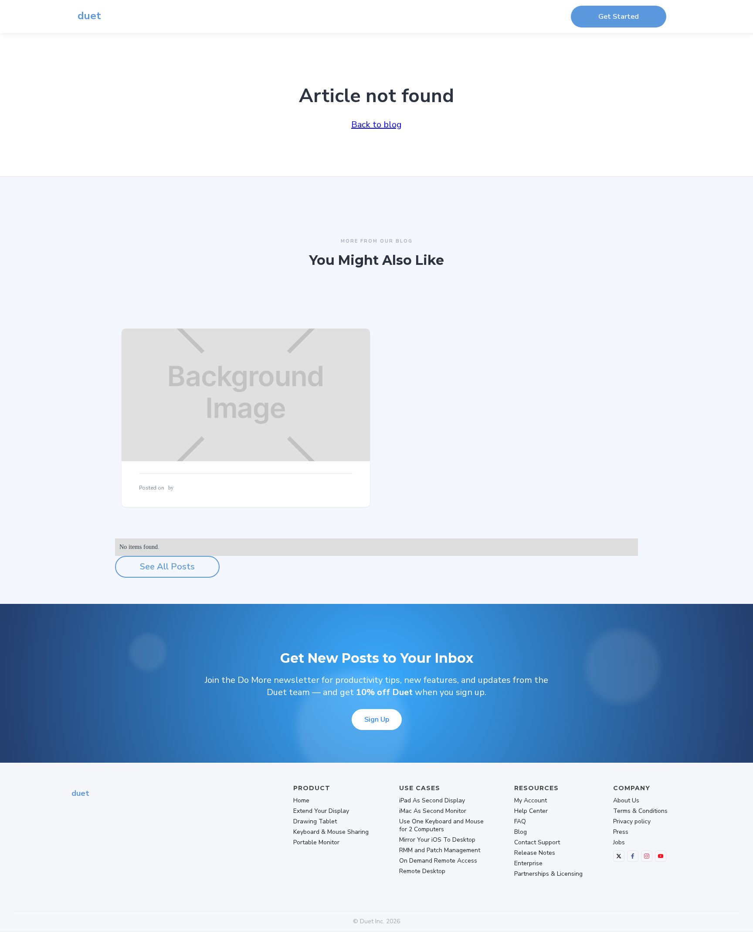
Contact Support (537, 842)
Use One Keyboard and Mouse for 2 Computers (441, 825)
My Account (530, 801)
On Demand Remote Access (438, 861)
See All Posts (167, 566)
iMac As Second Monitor (432, 811)
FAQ (520, 822)
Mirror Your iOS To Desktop (437, 840)
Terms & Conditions (640, 811)
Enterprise (528, 863)
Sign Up (376, 719)
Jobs (619, 842)
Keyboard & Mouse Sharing (331, 832)
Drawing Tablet (315, 822)
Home (301, 801)
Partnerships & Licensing (548, 874)
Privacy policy (632, 822)
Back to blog (376, 124)
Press (620, 832)
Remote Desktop (422, 871)
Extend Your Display (321, 811)
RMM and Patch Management (439, 850)
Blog (520, 832)
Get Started (618, 16)
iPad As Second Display (432, 801)
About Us (626, 801)
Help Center (531, 811)
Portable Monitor (316, 842)
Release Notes (534, 853)
